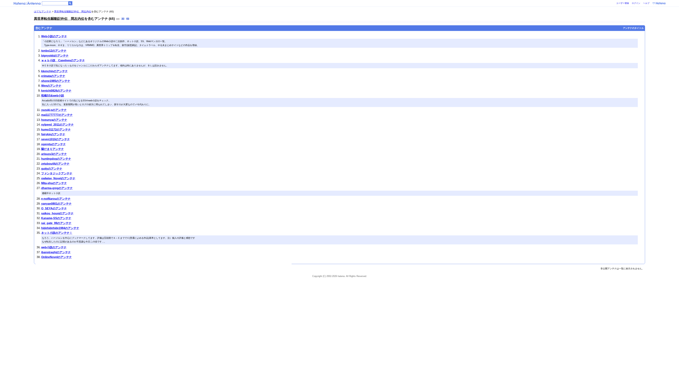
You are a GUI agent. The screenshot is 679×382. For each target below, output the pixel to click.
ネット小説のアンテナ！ (56, 232)
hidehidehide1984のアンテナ (60, 228)
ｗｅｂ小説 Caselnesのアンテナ (63, 60)
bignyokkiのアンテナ (55, 55)
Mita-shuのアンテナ (54, 183)
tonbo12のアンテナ (53, 50)
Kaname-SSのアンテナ (56, 218)
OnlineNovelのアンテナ (56, 257)
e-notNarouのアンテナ (56, 198)
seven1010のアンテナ (55, 139)
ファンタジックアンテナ (56, 173)
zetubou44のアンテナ (55, 163)
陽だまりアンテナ (52, 149)
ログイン (636, 3)
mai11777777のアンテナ (57, 114)
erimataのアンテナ (53, 75)
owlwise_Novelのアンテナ (58, 178)
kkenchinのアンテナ (54, 71)
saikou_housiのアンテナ (57, 213)
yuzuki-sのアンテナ (54, 109)
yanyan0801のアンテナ (56, 203)
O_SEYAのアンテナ (54, 208)
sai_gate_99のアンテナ (56, 223)
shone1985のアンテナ (55, 80)
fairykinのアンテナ (53, 134)
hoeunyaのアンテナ (54, 119)
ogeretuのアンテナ (53, 144)
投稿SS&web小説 (52, 95)
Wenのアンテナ (51, 85)
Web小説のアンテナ (54, 36)
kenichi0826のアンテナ (56, 90)
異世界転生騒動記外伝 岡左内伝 (72, 11)
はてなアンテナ (42, 11)
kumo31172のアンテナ (56, 129)
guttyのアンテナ (51, 168)
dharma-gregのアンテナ (57, 188)
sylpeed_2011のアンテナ (57, 124)
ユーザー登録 (622, 3)
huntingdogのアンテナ (56, 158)
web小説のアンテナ (53, 247)
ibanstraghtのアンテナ (56, 252)
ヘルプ (646, 3)
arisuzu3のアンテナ (54, 153)
